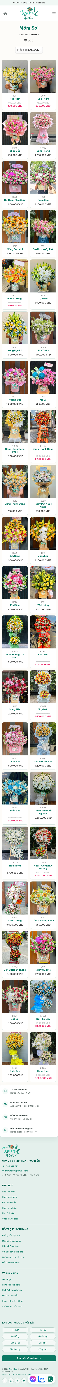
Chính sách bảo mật (12, 1306)
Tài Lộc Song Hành (43, 920)
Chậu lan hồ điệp (10, 1218)
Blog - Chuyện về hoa (12, 1301)
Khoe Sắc (14, 150)
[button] (5, 13)
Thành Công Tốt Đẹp (15, 656)
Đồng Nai (43, 1349)
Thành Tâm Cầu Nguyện (43, 812)
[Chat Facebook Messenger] (33, 1379)
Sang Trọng (43, 150)
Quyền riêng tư (8, 1374)
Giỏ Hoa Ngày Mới (43, 249)
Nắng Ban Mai (15, 249)
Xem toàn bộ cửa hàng (29, 1358)
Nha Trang (42, 1336)
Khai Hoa (43, 654)
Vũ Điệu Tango (14, 298)
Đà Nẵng (15, 1336)
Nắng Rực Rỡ (15, 350)
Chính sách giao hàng (12, 1251)
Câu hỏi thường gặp (11, 1241)
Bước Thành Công (43, 448)
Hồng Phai (43, 1070)
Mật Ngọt (14, 98)
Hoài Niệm (15, 865)
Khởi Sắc (15, 1070)
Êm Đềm (14, 605)
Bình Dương (15, 1349)
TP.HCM (15, 1330)
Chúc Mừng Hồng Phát (15, 450)
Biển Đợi (15, 810)
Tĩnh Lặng (43, 605)
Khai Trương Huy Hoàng (43, 867)
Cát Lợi (15, 1018)
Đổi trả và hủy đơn (11, 1262)
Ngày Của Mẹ (43, 969)
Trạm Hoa (12, 1273)
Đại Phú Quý (43, 1018)
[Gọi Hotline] (50, 1379)
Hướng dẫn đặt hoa (11, 1235)
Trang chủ (23, 34)
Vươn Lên (43, 555)
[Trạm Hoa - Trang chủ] (11, 1150)
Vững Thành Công (15, 503)
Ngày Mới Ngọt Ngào (43, 505)
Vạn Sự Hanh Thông (15, 969)
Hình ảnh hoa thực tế (12, 1290)
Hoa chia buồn (9, 1202)
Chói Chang (15, 920)
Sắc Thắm (43, 98)
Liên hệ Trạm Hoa (10, 1246)
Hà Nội (43, 1330)
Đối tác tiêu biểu (10, 1295)
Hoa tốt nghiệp (9, 1208)
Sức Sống (14, 555)
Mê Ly (43, 399)
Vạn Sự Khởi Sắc (43, 761)
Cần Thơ (43, 1343)
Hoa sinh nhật (8, 1191)
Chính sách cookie (24, 1374)
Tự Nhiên (43, 298)
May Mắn (43, 709)
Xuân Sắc (43, 199)
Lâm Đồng (15, 1343)
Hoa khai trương (9, 1197)
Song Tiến (15, 709)
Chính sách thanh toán (13, 1257)
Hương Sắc (15, 399)
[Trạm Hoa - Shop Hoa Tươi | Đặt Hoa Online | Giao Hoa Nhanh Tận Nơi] (29, 13)
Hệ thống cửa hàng (11, 1284)
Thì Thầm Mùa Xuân (15, 199)
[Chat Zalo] (41, 1379)
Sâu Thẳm (43, 350)
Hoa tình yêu (8, 1213)
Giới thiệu (6, 1279)
